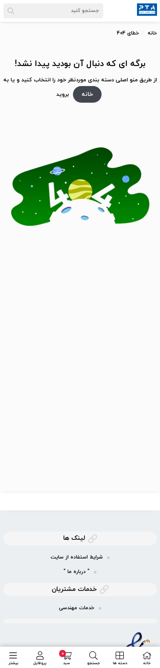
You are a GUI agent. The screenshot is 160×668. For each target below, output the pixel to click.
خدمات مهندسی (76, 608)
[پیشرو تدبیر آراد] (147, 9)
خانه (152, 33)
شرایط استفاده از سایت (77, 557)
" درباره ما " (77, 571)
